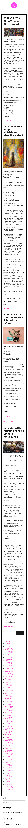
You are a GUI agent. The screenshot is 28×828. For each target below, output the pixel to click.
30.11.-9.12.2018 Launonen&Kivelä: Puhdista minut (14, 319)
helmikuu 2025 (9, 670)
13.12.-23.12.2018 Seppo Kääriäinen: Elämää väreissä (13, 131)
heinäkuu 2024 (9, 679)
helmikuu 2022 (9, 723)
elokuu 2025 (8, 660)
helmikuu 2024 (9, 685)
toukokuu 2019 (8, 767)
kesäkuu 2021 (8, 734)
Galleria (6, 798)
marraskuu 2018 (9, 775)
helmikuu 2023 (9, 704)
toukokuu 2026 (8, 646)
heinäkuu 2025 (9, 662)
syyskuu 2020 (8, 747)
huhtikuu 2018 (8, 786)
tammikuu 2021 (9, 740)
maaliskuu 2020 (9, 753)
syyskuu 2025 (8, 659)
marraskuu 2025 (9, 656)
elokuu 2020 (8, 748)
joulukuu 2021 (8, 726)
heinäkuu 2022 (9, 715)
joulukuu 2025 (8, 654)
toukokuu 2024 (8, 681)
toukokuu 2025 (8, 665)
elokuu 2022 (8, 714)
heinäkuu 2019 (9, 764)
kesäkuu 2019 (8, 766)
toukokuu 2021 (8, 736)
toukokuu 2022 (8, 718)
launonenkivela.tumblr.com (11, 416)
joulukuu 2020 (8, 742)
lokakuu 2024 (8, 676)
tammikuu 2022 (9, 725)
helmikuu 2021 (9, 739)
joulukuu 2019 (8, 758)
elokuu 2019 (8, 762)
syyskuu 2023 (8, 693)
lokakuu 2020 (8, 745)
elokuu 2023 (8, 695)
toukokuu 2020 (8, 751)
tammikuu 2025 (9, 671)
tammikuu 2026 (9, 653)
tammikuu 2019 (9, 772)
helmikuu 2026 (9, 651)
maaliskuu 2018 (9, 787)
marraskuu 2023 (9, 690)
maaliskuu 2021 (9, 737)
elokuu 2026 (8, 642)
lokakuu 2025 (8, 657)
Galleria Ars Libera (9, 823)
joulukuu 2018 (8, 773)
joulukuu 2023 (8, 689)
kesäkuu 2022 (8, 717)
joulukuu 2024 (8, 673)
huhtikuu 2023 (8, 701)
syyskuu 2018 (8, 778)
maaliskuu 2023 (9, 703)
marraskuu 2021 (9, 728)
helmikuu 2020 (9, 755)
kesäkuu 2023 (8, 698)
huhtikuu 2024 (8, 682)
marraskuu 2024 (9, 675)
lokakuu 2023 (8, 692)
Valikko (21, 11)
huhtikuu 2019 (8, 769)
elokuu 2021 (8, 733)
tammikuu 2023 (9, 706)
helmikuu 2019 (9, 770)
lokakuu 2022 (8, 711)
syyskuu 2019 (8, 761)
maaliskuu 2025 (9, 668)
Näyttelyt (7, 808)
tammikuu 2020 (9, 756)
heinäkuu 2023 (9, 696)
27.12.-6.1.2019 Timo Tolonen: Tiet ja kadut (12, 21)
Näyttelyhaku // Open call (13, 812)
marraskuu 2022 (9, 709)
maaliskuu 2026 (9, 649)
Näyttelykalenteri (10, 803)
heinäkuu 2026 (9, 643)
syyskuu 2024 (8, 678)
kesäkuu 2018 (8, 783)
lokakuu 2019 (8, 759)
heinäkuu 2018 (9, 781)
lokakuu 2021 (8, 729)
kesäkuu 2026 (8, 645)
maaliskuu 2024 (9, 684)
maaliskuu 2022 (9, 722)
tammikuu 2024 (9, 687)
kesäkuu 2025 (8, 664)
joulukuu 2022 (8, 707)
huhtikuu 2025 (8, 667)
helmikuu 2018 (9, 789)
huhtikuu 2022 (8, 720)
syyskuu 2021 (8, 731)
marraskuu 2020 (9, 744)
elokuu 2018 (8, 780)
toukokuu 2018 (8, 784)
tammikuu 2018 (9, 791)
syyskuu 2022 (8, 712)
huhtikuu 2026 (8, 648)
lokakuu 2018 (8, 776)
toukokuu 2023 (8, 700)
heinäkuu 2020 (9, 750)
